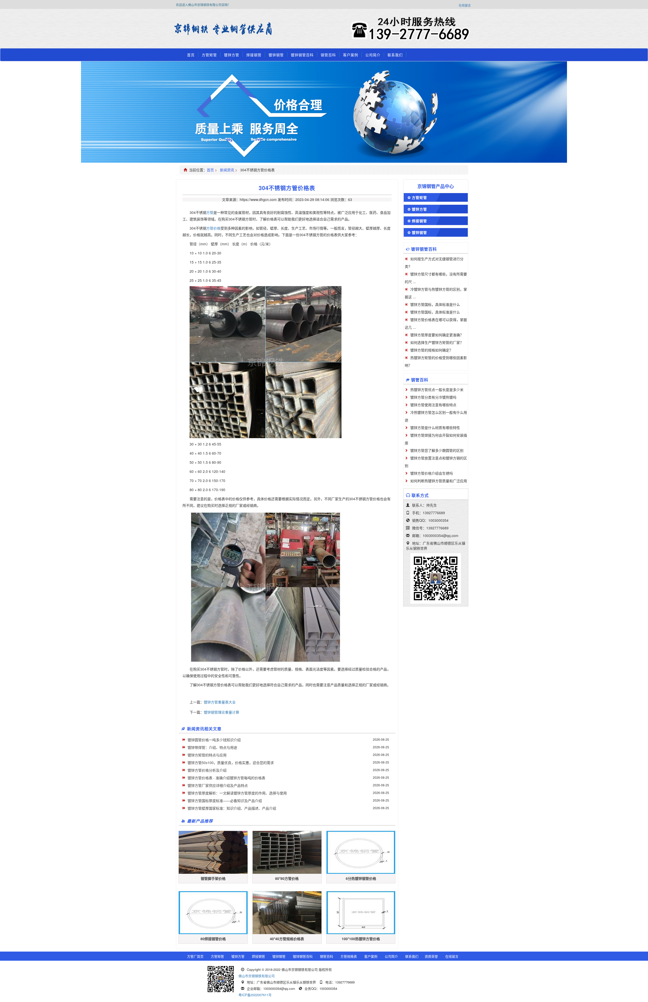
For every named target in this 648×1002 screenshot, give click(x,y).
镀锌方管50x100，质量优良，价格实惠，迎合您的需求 (231, 762)
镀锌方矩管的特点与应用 (207, 754)
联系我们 (395, 54)
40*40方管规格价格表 (287, 938)
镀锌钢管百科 (302, 54)
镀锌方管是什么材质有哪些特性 (435, 427)
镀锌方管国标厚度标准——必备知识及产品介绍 (225, 800)
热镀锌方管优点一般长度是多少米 (436, 389)
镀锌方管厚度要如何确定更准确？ (436, 334)
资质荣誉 (431, 956)
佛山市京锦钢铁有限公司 (256, 975)
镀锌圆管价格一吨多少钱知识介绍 (214, 739)
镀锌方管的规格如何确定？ (431, 349)
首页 (191, 54)
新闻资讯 (227, 169)
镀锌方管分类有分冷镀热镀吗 (433, 397)
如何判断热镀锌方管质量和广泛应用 (438, 480)
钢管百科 (328, 54)
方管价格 (213, 228)
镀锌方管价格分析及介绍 (207, 770)
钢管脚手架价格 (213, 878)
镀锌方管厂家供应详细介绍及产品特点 (218, 785)
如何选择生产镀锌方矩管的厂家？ (436, 342)
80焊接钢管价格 (213, 938)
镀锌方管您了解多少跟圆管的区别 (436, 450)
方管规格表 (348, 956)
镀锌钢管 (276, 54)
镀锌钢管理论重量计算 (221, 712)
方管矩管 (209, 54)
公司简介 (372, 54)
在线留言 (465, 5)
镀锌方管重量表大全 (220, 701)
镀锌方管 (231, 54)
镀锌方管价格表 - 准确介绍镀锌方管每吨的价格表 (226, 777)
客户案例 (350, 54)
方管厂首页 (195, 956)
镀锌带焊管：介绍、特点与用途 (212, 747)
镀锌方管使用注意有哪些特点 (433, 404)
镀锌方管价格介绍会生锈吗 (431, 473)
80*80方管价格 (287, 878)
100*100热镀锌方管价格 (361, 938)
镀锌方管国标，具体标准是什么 (435, 304)
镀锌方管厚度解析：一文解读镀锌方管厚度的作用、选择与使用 (237, 792)
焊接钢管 (253, 54)
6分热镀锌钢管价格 (361, 878)
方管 (209, 212)
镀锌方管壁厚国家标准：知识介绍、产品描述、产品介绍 (232, 808)
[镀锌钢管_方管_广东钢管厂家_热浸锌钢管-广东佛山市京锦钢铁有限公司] (188, 29)
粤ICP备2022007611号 (255, 994)
